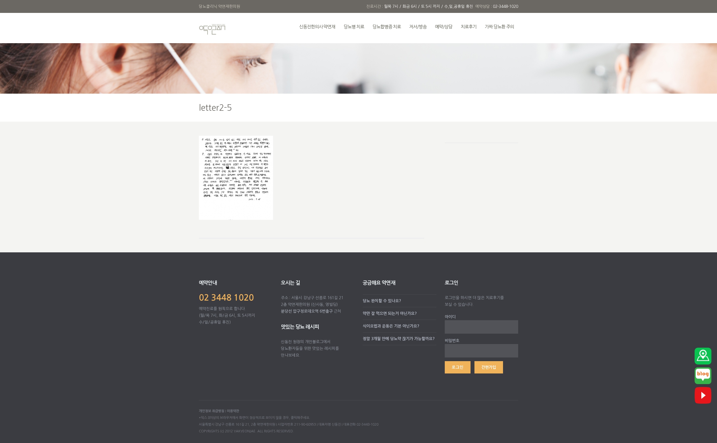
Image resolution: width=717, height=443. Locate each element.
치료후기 (468, 26)
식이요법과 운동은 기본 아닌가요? (391, 326)
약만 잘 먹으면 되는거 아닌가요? (390, 313)
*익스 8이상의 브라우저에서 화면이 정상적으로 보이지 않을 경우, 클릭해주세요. (254, 417)
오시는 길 (290, 282)
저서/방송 (418, 26)
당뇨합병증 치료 (387, 26)
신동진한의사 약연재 (317, 26)
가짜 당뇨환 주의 (499, 26)
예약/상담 (443, 26)
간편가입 (488, 367)
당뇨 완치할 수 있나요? (382, 301)
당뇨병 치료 (354, 26)
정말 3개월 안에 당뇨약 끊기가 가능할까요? (399, 339)
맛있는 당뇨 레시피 (300, 326)
